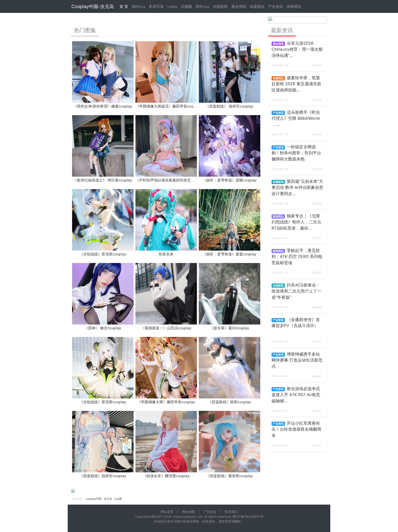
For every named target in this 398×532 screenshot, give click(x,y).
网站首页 (167, 512)
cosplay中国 (93, 498)
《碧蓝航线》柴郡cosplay (229, 402)
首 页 (124, 6)
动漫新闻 (220, 6)
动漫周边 (257, 6)
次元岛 (108, 498)
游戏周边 (294, 6)
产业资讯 (275, 6)
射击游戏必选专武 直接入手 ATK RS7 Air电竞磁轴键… (296, 394)
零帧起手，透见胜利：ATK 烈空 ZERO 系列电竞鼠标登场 (297, 256)
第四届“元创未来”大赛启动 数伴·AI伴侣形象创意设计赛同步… (297, 187)
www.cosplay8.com (188, 516)
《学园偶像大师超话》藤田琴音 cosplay (168, 106)
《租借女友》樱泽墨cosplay (166, 476)
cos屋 (118, 498)
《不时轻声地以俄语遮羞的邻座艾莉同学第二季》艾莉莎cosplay (188, 180)
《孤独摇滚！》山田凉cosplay (166, 328)
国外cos (202, 6)
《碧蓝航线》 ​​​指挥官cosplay (229, 106)
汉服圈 (186, 6)
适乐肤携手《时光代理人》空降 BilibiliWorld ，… (296, 118)
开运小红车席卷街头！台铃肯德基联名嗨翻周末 (296, 429)
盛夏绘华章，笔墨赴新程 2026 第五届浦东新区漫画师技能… (296, 83)
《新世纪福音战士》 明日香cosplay (102, 180)
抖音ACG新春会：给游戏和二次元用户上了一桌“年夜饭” (296, 291)
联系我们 (231, 512)
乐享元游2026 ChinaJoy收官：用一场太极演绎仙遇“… (297, 49)
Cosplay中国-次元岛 (92, 6)
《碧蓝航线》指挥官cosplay (102, 476)
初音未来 (166, 254)
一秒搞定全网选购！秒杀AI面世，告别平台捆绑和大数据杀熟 (296, 152)
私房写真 (156, 6)
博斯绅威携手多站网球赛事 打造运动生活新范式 (297, 360)
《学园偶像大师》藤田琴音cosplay (166, 402)
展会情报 (238, 6)
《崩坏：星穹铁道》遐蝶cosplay (229, 180)
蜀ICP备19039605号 (247, 516)
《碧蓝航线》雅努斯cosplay (229, 476)
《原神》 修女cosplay (102, 328)
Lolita (172, 6)
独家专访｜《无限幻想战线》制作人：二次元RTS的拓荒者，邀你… (296, 222)
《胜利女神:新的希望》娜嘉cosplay (102, 106)
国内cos (138, 6)
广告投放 (209, 512)
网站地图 (188, 512)
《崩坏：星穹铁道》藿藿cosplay (229, 254)
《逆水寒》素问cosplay (229, 328)
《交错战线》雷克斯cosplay (102, 254)
